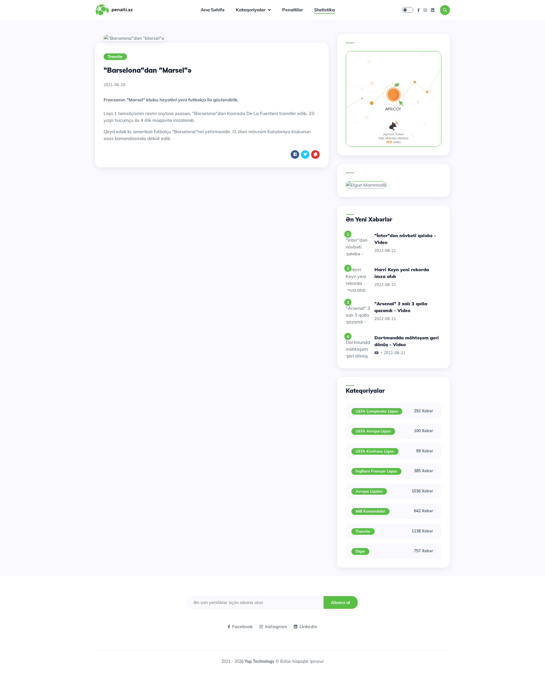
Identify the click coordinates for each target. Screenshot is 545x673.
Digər (360, 551)
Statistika (324, 9)
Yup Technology (260, 661)
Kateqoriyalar (251, 9)
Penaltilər (292, 9)
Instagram (276, 626)
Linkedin (308, 626)
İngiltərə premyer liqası (376, 471)
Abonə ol (340, 602)
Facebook (242, 626)
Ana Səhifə (213, 9)
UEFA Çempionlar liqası (377, 411)
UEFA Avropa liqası (373, 431)
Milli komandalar (370, 511)
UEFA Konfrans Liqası (375, 451)
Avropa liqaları (369, 491)
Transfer (115, 56)
